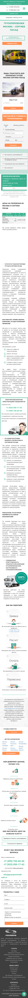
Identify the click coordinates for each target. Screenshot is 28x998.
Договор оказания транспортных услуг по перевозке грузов (16, 159)
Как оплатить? (9, 168)
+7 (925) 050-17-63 (14, 10)
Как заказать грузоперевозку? (14, 154)
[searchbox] (14, 133)
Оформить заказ (12, 43)
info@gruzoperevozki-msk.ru (17, 990)
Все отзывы (14, 732)
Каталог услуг (14, 968)
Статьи (14, 973)
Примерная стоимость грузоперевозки (14, 838)
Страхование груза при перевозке (14, 164)
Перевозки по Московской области (13, 38)
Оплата (14, 979)
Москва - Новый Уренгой (21, 748)
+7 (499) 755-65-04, (14, 986)
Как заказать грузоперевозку (14, 975)
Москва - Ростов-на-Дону (13, 743)
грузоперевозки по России (12, 708)
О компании (14, 969)
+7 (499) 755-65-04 (14, 7)
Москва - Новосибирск (14, 749)
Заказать (13, 108)
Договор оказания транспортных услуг (14, 977)
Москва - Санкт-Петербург (5, 743)
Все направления (10, 753)
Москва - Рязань (4, 749)
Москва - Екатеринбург (23, 742)
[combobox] (14, 133)
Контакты (14, 971)
